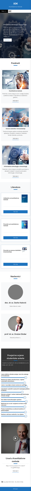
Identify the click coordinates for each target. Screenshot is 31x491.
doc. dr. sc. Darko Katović (15, 303)
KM (15, 3)
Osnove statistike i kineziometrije (13, 24)
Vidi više (7, 40)
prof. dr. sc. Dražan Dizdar (15, 334)
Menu (3, 11)
